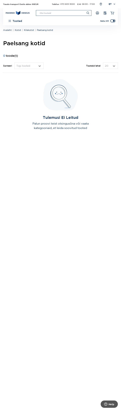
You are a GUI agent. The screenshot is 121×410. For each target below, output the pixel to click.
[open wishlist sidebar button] (105, 13)
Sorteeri (7, 65)
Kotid (18, 30)
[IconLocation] (100, 4)
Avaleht (7, 30)
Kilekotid (29, 30)
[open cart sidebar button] (112, 13)
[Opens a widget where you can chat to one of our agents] (109, 404)
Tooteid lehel (93, 65)
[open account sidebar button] (97, 13)
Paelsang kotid (45, 30)
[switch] (112, 20)
